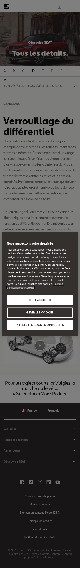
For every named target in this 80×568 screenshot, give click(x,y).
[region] (40, 284)
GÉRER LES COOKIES (40, 312)
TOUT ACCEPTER (40, 300)
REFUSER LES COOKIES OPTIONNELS (40, 324)
